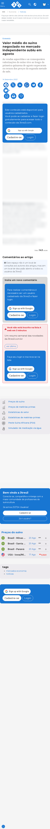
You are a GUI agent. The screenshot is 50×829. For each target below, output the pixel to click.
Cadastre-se (14, 137)
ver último (11, 346)
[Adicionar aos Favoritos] (6, 96)
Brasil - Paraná (16, 549)
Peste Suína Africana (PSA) (21, 423)
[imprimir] (13, 96)
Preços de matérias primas (21, 407)
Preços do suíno (16, 401)
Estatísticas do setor (18, 412)
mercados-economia (16, 571)
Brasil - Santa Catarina (17, 543)
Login (30, 137)
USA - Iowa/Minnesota (17, 554)
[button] (24, 130)
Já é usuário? (25, 518)
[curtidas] (21, 96)
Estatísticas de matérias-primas (24, 417)
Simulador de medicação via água (24, 428)
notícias (10, 574)
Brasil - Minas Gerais (17, 538)
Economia (6, 39)
